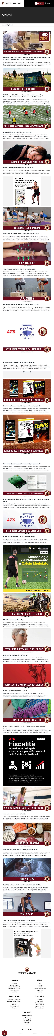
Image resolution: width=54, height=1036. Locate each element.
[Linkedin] (31, 1029)
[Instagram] (25, 1029)
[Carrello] (32, 3)
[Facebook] (23, 1029)
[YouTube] (28, 1029)
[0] (32, 3)
